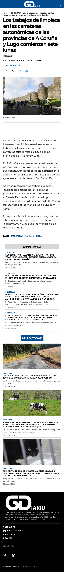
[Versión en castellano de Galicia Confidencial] (32, 4)
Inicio (6, 13)
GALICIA (27, 236)
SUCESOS (9, 253)
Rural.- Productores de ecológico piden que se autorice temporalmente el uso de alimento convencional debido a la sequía (31, 296)
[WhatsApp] (20, 71)
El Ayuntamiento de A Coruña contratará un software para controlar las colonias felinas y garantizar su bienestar (31, 317)
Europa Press (11, 65)
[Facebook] (6, 71)
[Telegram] (26, 71)
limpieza (37, 236)
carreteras (17, 236)
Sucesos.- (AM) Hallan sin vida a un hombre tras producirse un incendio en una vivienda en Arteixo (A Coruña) (31, 257)
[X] (13, 71)
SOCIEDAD (16, 13)
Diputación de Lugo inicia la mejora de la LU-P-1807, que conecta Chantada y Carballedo (31, 276)
